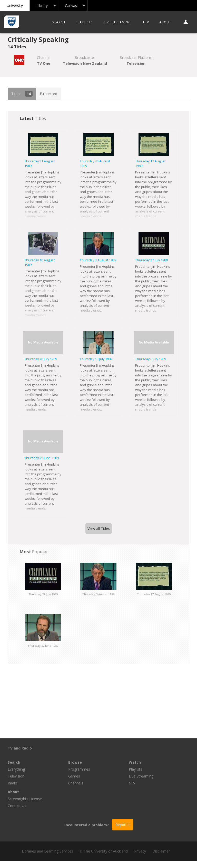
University (15, 5)
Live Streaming (117, 22)
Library (42, 5)
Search (58, 22)
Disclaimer (161, 851)
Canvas (71, 5)
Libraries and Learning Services (47, 851)
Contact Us (17, 805)
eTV (146, 22)
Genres (74, 776)
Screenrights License (25, 798)
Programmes (79, 769)
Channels (75, 783)
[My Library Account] (185, 22)
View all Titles (98, 528)
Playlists (84, 22)
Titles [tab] (21, 93)
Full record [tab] (48, 93)
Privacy (140, 851)
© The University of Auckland (104, 851)
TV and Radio (20, 748)
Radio (12, 783)
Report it (122, 824)
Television (16, 776)
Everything (16, 769)
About (165, 22)
